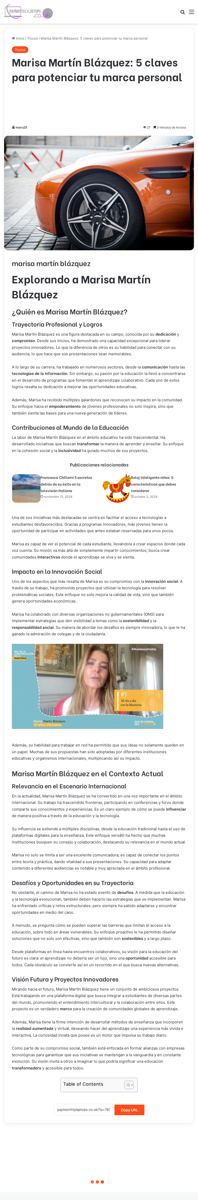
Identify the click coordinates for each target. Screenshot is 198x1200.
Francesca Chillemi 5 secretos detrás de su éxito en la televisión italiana (66, 483)
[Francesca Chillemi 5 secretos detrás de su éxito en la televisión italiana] (26, 488)
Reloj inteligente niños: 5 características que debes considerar (153, 483)
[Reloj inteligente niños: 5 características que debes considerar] (117, 488)
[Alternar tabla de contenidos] (126, 1085)
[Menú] (191, 13)
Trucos (32, 38)
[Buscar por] (182, 13)
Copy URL (129, 1110)
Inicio (19, 38)
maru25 (21, 127)
